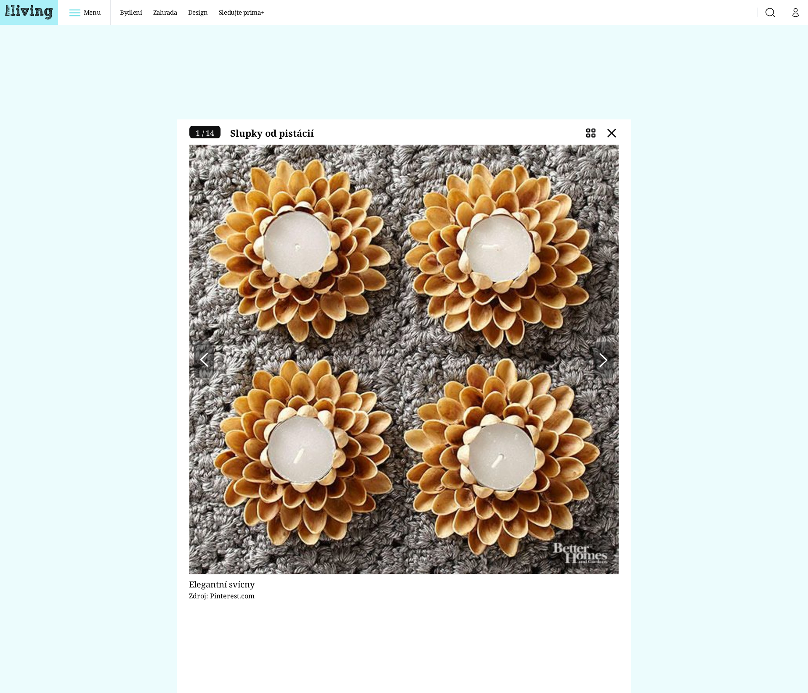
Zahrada (165, 12)
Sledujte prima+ (241, 12)
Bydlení (131, 12)
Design (198, 12)
